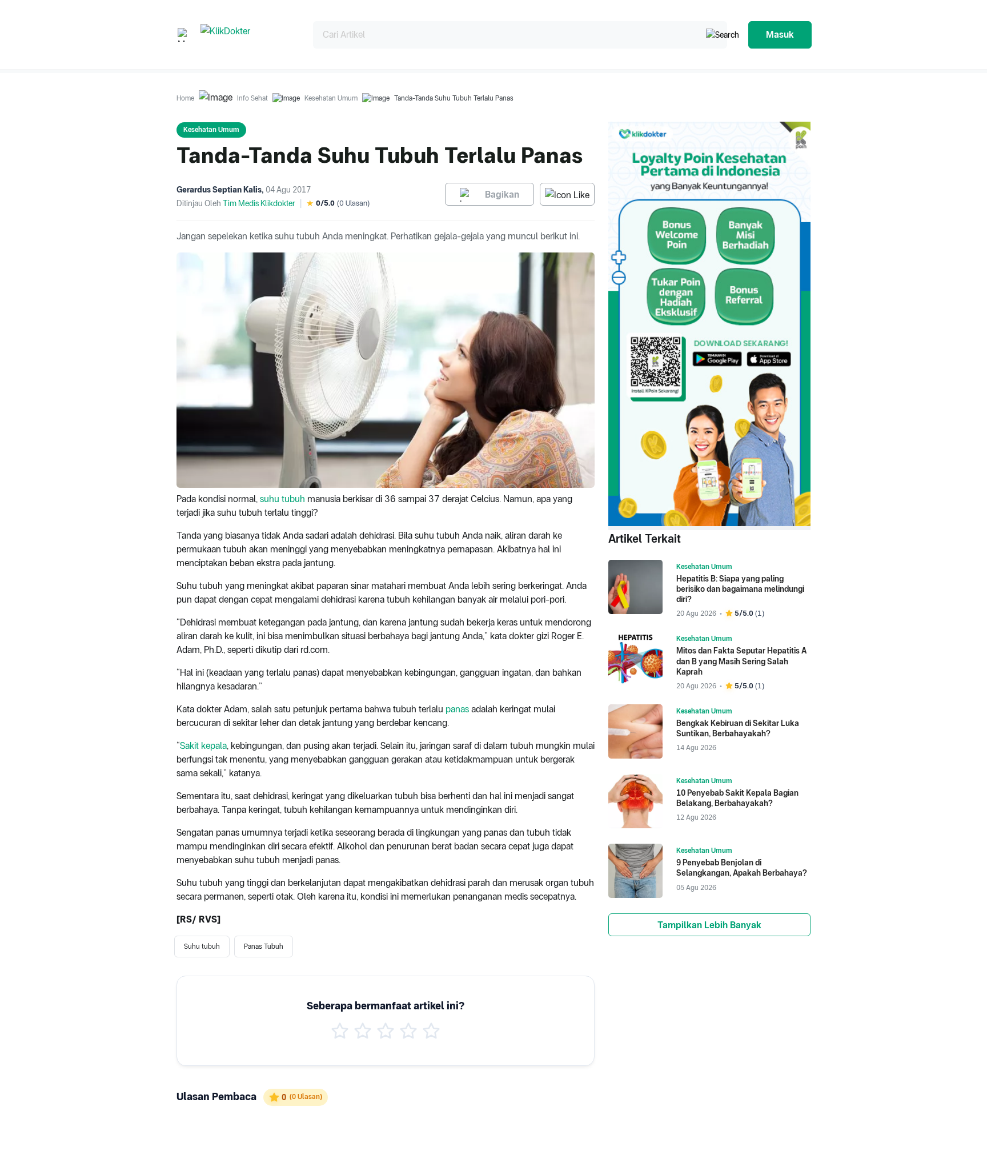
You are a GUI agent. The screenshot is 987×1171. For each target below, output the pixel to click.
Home (185, 98)
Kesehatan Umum (331, 98)
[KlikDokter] (247, 34)
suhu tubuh (282, 499)
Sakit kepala (203, 745)
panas (457, 709)
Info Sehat (252, 98)
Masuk (780, 34)
